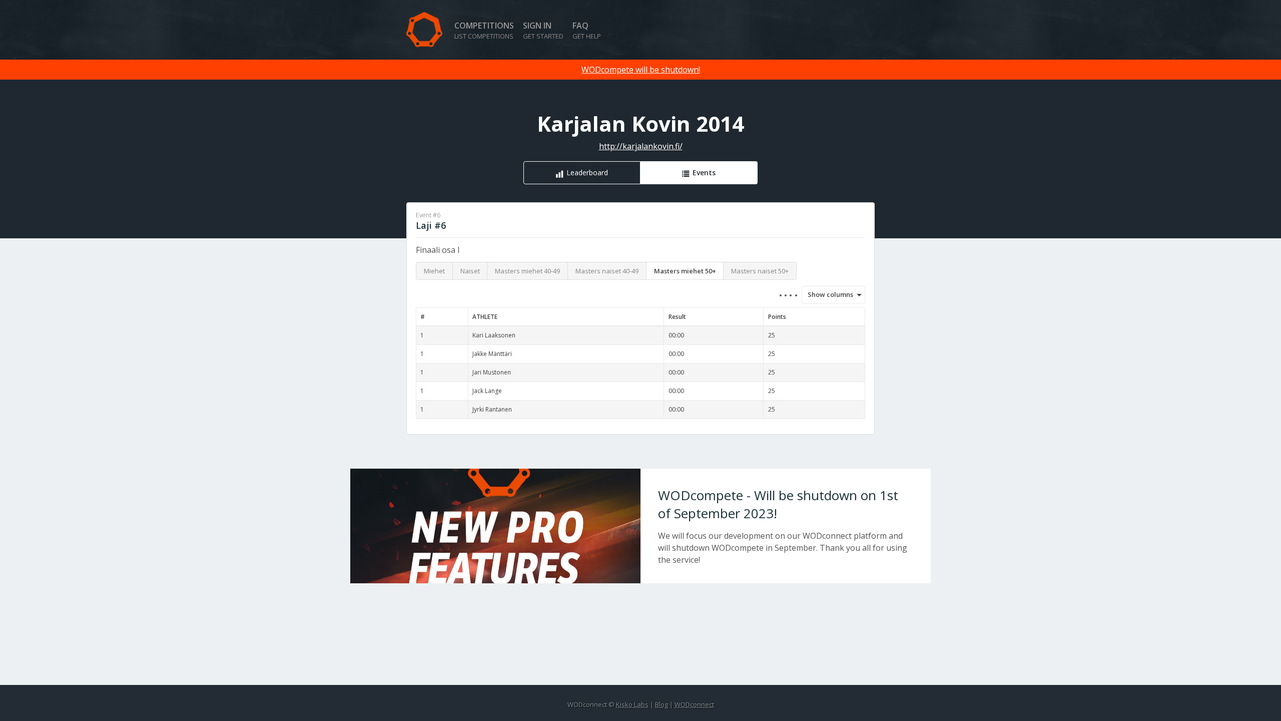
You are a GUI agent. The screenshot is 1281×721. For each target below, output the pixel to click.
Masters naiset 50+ (760, 270)
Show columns (827, 294)
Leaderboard (587, 172)
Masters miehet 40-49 (527, 270)
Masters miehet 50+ (685, 270)
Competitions (484, 30)
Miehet (434, 270)
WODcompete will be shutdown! (640, 69)
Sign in (543, 30)
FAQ (586, 30)
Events (704, 172)
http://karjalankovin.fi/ (641, 146)
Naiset (470, 270)
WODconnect (694, 704)
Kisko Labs (632, 704)
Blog (661, 704)
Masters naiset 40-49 (606, 270)
